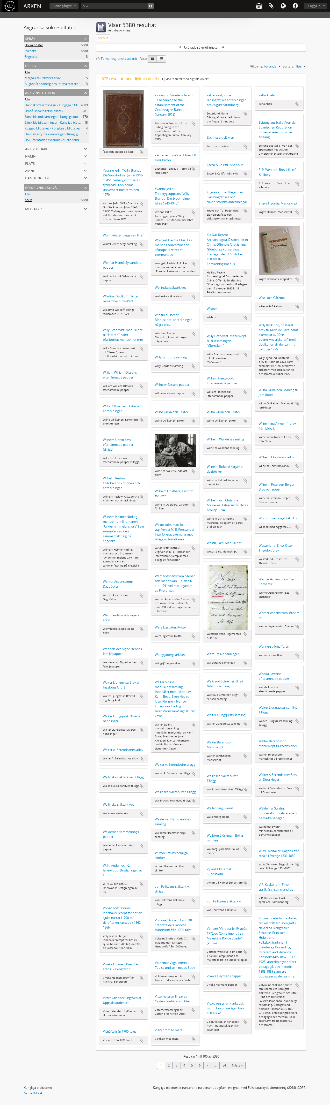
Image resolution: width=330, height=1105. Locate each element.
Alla (27, 72)
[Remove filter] (107, 37)
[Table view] (161, 59)
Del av (30, 65)
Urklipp (271, 6)
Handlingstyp (37, 177)
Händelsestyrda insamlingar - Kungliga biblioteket (60, 134)
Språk (283, 6)
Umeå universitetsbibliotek (44, 111)
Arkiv (28, 200)
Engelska (31, 56)
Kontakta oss (33, 1092)
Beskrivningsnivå (41, 187)
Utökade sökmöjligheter (201, 47)
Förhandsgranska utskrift (118, 58)
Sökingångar (63, 6)
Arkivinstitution (40, 92)
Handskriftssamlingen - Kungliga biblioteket (56, 105)
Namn (30, 155)
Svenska (30, 51)
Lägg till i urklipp (141, 152)
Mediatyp (33, 208)
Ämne (30, 170)
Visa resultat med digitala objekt (186, 79)
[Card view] (152, 59)
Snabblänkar (295, 6)
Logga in (314, 6)
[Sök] (151, 6)
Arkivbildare (36, 148)
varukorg (259, 6)
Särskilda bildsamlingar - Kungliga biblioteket (56, 122)
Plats (30, 163)
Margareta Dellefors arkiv (43, 78)
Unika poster (34, 45)
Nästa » (237, 1065)
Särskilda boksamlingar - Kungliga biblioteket (57, 116)
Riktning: (256, 66)
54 (224, 1065)
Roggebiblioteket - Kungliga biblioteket (52, 128)
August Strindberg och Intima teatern (51, 84)
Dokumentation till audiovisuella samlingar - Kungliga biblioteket (71, 140)
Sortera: (288, 66)
